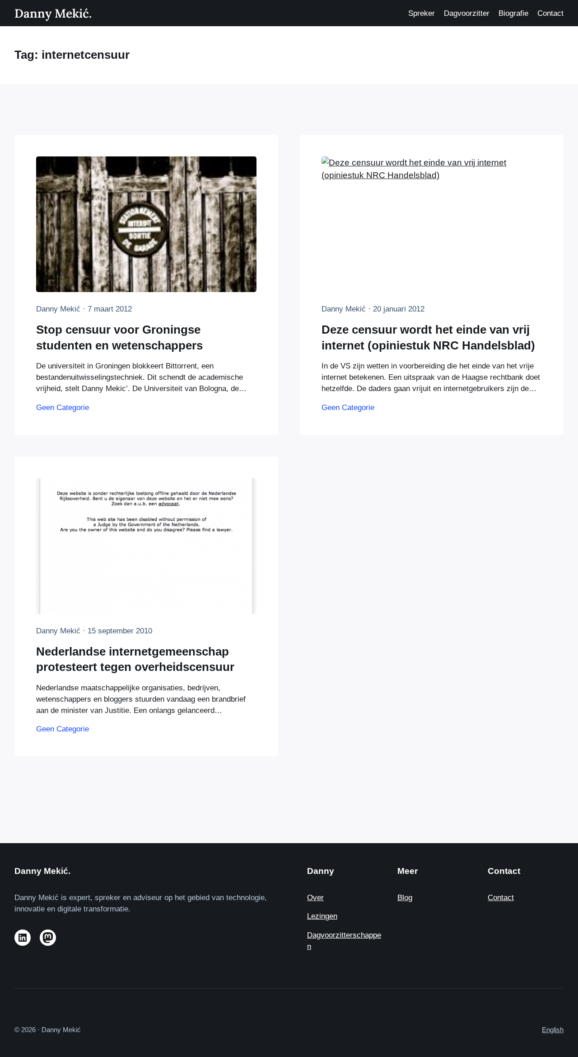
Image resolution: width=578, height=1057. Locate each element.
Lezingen (322, 916)
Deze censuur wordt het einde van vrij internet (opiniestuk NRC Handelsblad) (428, 337)
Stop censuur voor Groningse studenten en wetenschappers (119, 337)
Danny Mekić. (53, 13)
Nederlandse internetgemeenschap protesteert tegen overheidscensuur (135, 659)
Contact (501, 897)
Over (315, 897)
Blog (404, 897)
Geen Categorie (62, 407)
